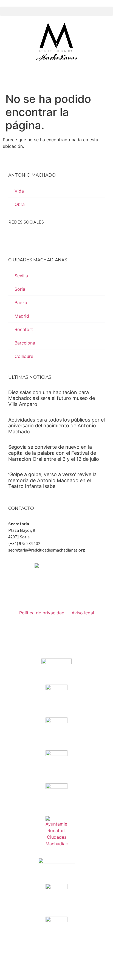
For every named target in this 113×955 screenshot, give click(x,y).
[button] (56, 11)
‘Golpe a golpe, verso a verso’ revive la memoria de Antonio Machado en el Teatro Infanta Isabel (52, 480)
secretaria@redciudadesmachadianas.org (46, 550)
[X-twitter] (29, 237)
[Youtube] (56, 237)
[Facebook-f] (15, 237)
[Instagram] (42, 237)
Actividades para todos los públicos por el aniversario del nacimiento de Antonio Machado (56, 425)
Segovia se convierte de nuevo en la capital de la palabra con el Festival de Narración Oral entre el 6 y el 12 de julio (53, 453)
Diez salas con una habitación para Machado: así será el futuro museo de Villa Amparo (51, 398)
